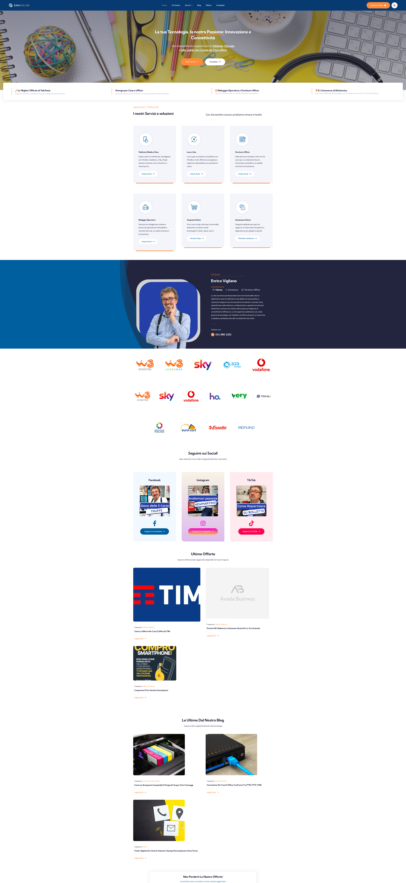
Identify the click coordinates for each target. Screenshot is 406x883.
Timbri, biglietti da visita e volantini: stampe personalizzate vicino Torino (166, 851)
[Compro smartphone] (154, 647)
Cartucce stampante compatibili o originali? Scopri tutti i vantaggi (163, 785)
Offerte (145, 627)
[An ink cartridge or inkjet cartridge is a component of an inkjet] (159, 735)
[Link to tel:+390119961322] (395, 5)
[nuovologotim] (166, 569)
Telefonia (151, 627)
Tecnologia (150, 781)
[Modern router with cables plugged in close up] (231, 735)
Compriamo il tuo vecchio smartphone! (151, 690)
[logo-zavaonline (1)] (19, 4)
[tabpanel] (239, 307)
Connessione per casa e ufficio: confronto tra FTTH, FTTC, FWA (234, 785)
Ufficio (157, 781)
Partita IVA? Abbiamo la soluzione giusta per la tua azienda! (233, 628)
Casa (144, 781)
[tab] (217, 289)
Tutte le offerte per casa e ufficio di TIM (152, 631)
